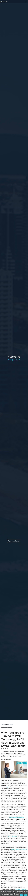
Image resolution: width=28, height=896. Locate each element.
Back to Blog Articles (6, 727)
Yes (21, 894)
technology (5, 787)
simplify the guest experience (16, 817)
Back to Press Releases (7, 724)
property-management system (19, 849)
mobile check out (12, 836)
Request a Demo (13, 541)
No (25, 894)
